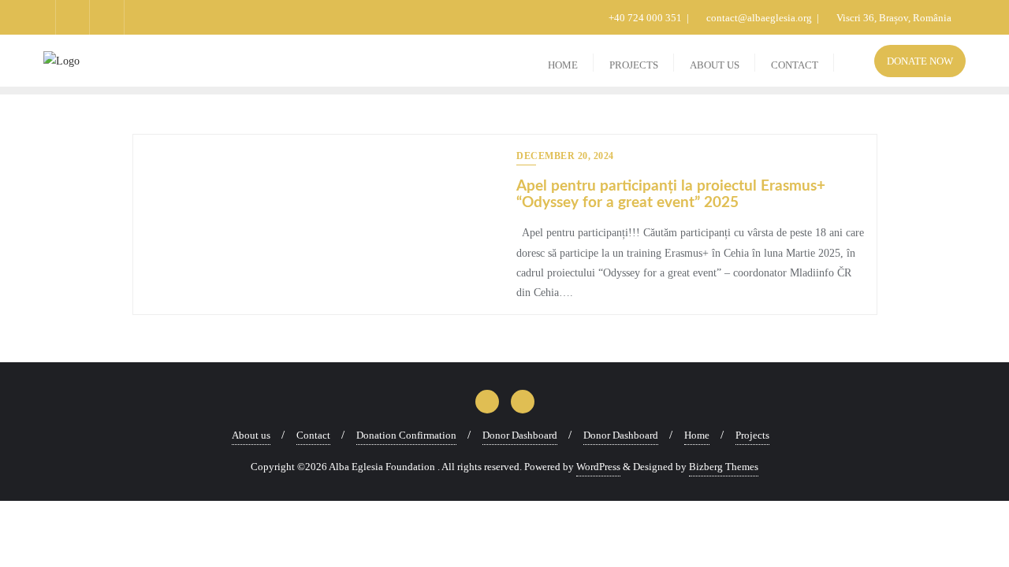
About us (251, 435)
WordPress (598, 466)
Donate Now (920, 61)
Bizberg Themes (723, 466)
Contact (313, 435)
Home (696, 435)
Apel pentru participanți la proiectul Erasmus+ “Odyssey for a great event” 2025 (670, 194)
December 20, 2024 (565, 155)
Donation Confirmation (406, 435)
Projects (752, 435)
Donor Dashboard (519, 435)
